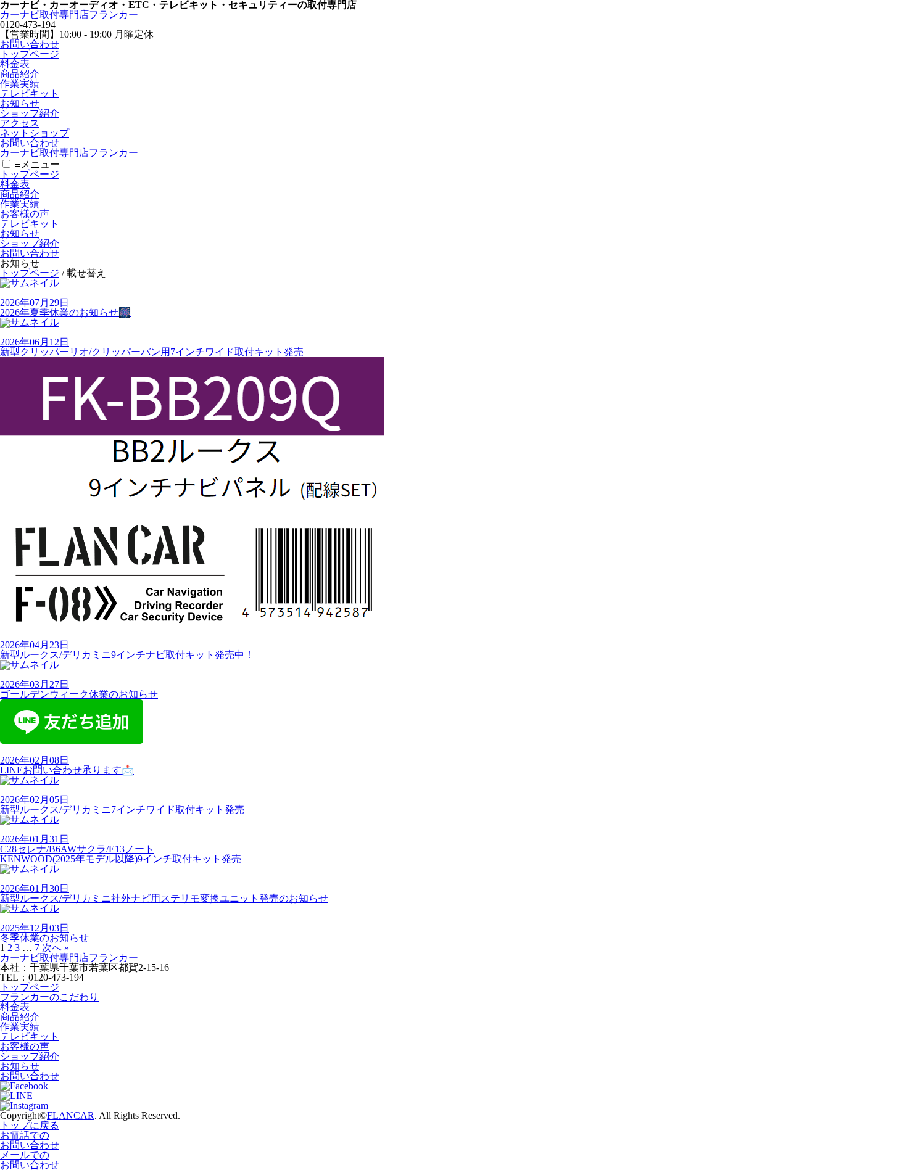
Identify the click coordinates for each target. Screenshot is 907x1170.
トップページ (29, 54)
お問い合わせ (29, 44)
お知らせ (19, 103)
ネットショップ (34, 133)
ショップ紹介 (29, 113)
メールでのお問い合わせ (29, 1160)
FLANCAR (70, 1115)
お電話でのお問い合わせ (29, 1140)
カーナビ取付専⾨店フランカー (69, 14)
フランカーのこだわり (49, 997)
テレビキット (29, 93)
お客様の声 (24, 213)
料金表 (15, 64)
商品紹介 (19, 73)
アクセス (19, 123)
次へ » (55, 947)
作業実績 (19, 83)
